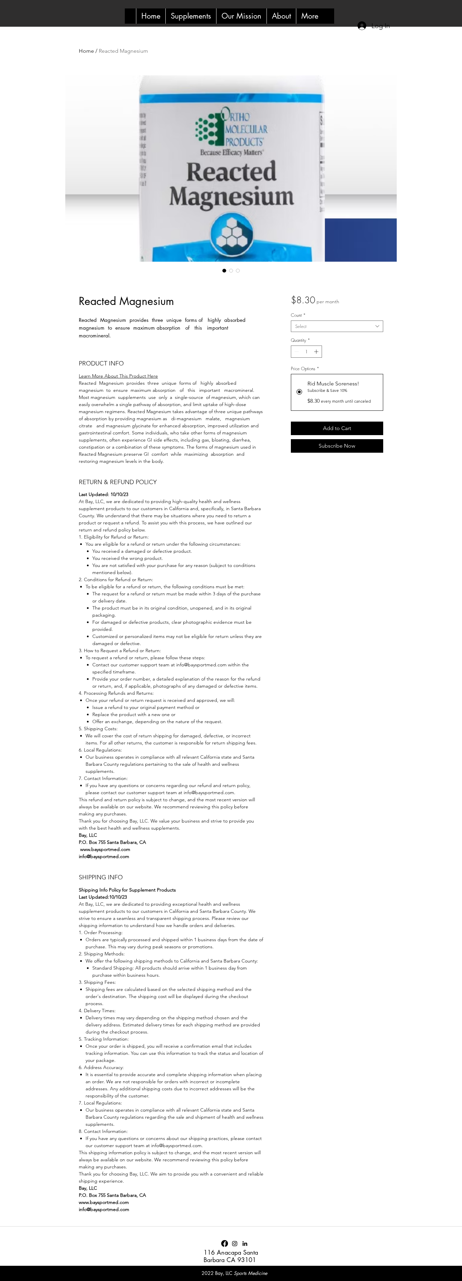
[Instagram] (234, 1243)
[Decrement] (296, 351)
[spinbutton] (306, 351)
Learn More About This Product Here (118, 376)
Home (86, 51)
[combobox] (337, 326)
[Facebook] (224, 1243)
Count (298, 315)
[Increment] (317, 351)
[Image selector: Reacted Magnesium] (224, 270)
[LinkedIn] (244, 1243)
